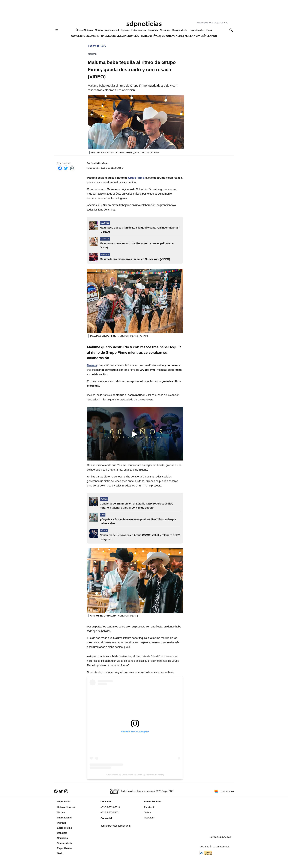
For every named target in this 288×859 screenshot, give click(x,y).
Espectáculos (196, 30)
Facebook (149, 807)
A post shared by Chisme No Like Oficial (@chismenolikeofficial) (135, 774)
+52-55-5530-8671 (110, 812)
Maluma (92, 54)
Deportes (153, 30)
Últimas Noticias (84, 30)
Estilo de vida (138, 30)
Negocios (165, 30)
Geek (209, 30)
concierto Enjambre (85, 36)
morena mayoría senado (201, 36)
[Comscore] (224, 791)
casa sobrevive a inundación (120, 36)
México (99, 30)
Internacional (112, 30)
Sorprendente (179, 30)
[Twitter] (66, 168)
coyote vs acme (172, 36)
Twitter (147, 812)
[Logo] (144, 24)
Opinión (125, 30)
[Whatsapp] (72, 168)
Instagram (149, 817)
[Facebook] (60, 168)
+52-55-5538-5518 (110, 807)
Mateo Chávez (150, 36)
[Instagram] (66, 791)
